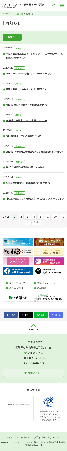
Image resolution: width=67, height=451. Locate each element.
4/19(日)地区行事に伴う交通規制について (27, 105)
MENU (55, 5)
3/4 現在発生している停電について (23, 136)
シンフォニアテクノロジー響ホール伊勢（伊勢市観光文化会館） (24, 5)
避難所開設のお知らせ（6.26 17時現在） (26, 89)
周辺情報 (41, 287)
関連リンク (26, 437)
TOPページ (7, 14)
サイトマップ (12, 437)
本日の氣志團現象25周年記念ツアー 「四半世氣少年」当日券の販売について (34, 56)
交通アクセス (35, 352)
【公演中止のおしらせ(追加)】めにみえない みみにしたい (35, 198)
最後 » (36, 222)
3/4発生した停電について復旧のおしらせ (26, 120)
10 (55, 216)
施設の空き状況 (17, 283)
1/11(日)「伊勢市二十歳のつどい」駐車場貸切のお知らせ (34, 151)
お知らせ (19, 14)
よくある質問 (16, 287)
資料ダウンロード (46, 283)
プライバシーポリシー (45, 437)
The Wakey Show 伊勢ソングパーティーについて (31, 73)
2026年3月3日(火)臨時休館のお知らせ (25, 167)
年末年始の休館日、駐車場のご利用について (28, 183)
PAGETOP (34, 329)
